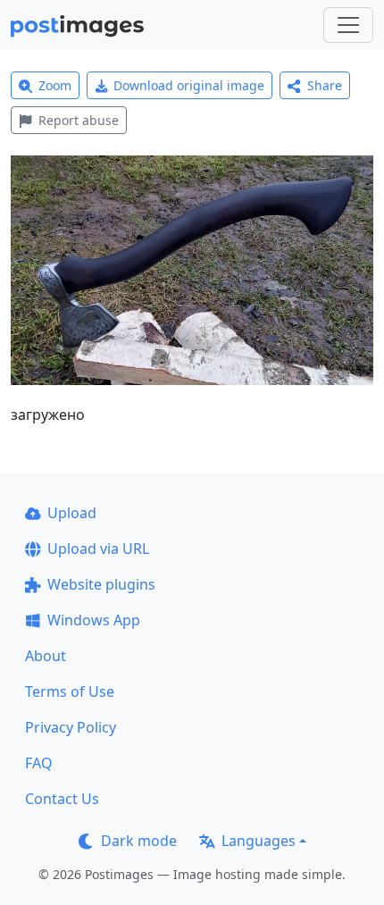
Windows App (93, 620)
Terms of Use (69, 691)
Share (324, 85)
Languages (258, 841)
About (45, 656)
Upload (71, 513)
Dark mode (139, 841)
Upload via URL (98, 548)
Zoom (54, 85)
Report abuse (78, 120)
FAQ (39, 763)
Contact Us (62, 799)
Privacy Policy (70, 727)
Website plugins (101, 584)
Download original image (188, 85)
